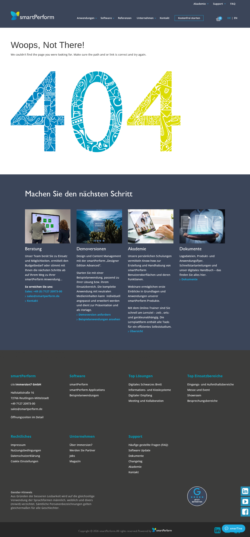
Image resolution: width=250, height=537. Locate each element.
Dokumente (189, 279)
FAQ (232, 3)
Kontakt (32, 301)
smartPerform (79, 384)
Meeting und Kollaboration (146, 401)
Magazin (75, 461)
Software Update (139, 450)
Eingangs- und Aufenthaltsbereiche (210, 384)
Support (218, 3)
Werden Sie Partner (82, 450)
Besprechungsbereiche (202, 401)
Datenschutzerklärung (25, 456)
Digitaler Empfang (140, 395)
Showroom (194, 395)
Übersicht (136, 331)
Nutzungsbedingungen (26, 450)
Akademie (200, 3)
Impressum (18, 445)
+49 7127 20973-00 (23, 403)
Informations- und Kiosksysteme (150, 390)
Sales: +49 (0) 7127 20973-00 (43, 291)
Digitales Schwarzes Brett (145, 384)
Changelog (135, 461)
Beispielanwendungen (84, 395)
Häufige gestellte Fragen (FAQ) (148, 445)
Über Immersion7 (81, 445)
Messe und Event (198, 390)
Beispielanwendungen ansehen (99, 319)
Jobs (72, 456)
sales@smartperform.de (43, 296)
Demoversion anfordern (95, 314)
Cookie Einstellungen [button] (24, 461)
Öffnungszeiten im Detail (27, 417)
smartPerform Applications (87, 390)
